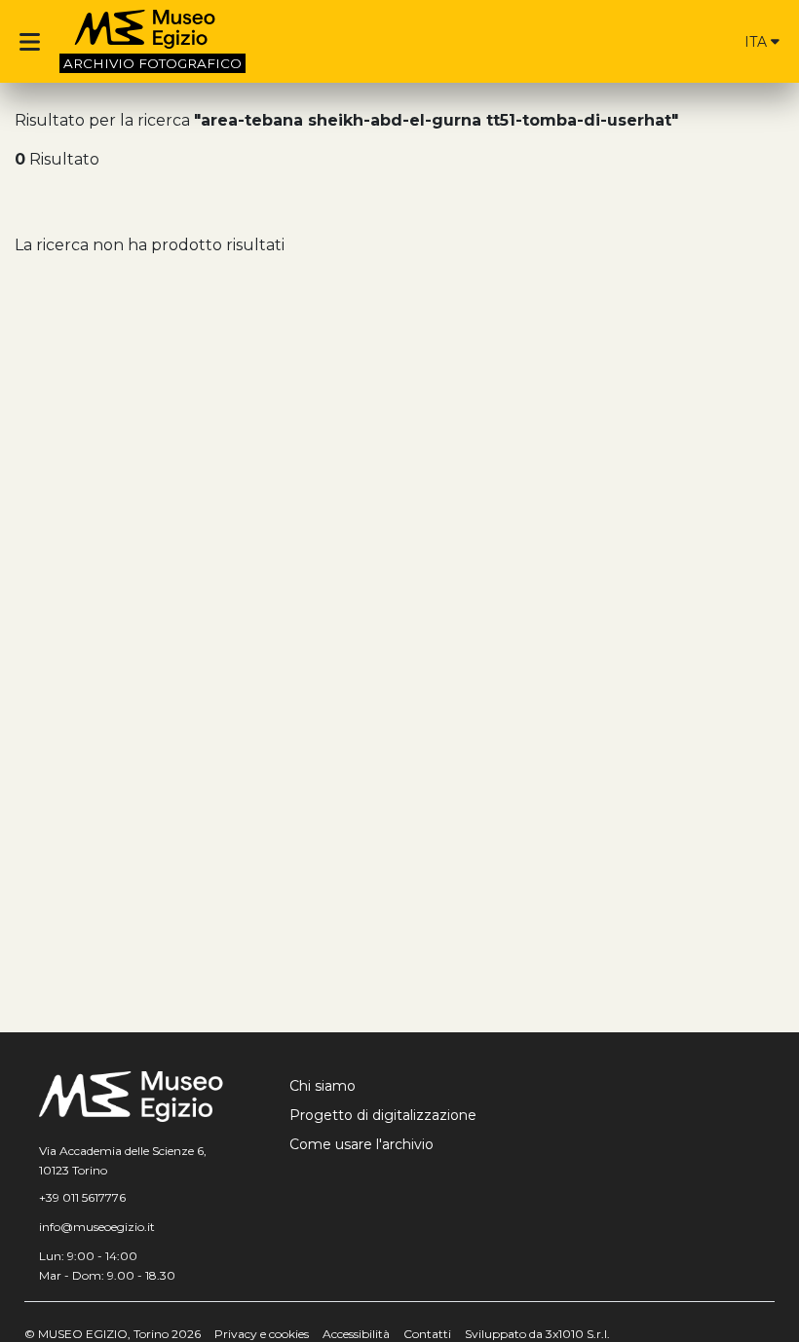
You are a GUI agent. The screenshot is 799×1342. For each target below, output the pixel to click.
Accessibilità (356, 1333)
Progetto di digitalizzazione (382, 1115)
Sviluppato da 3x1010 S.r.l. (537, 1333)
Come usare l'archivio (361, 1144)
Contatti (427, 1333)
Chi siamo (322, 1086)
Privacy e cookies (261, 1333)
